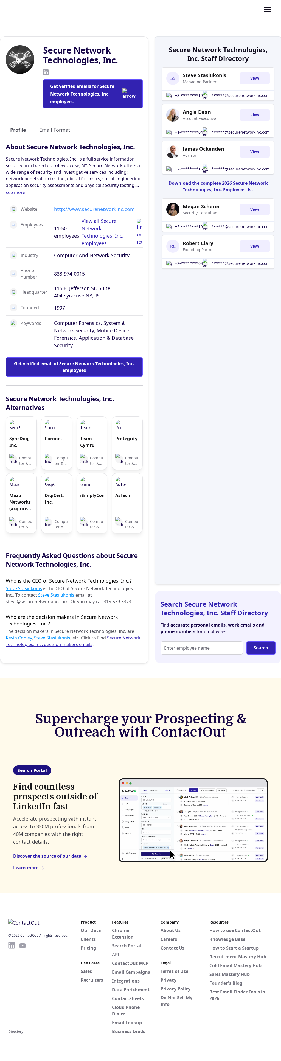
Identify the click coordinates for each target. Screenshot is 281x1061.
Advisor (189, 155)
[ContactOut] (35, 9)
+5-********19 (189, 226)
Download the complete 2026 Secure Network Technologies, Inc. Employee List (218, 186)
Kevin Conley (19, 638)
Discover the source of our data (47, 856)
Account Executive (199, 118)
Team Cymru (87, 442)
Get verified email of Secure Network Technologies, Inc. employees (74, 367)
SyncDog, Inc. (19, 442)
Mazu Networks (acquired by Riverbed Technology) (21, 502)
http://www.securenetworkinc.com (94, 209)
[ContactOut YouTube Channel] (22, 984)
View (254, 78)
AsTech (122, 495)
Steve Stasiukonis (24, 588)
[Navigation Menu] (267, 9)
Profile (18, 130)
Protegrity (126, 439)
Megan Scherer (201, 206)
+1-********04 (189, 132)
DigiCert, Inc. (54, 498)
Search (261, 648)
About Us (171, 930)
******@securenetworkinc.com (241, 95)
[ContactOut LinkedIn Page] (11, 984)
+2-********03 (189, 263)
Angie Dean (197, 112)
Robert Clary (198, 243)
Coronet (53, 439)
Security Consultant (201, 212)
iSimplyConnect (92, 495)
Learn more (25, 867)
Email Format (54, 130)
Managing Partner (200, 81)
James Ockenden (203, 148)
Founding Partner (199, 249)
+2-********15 (189, 169)
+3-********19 (189, 95)
